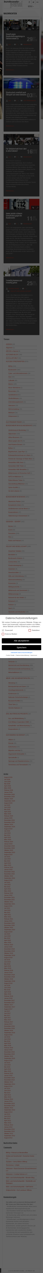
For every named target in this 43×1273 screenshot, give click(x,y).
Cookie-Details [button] (10, 655)
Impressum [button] (33, 655)
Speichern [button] (21, 647)
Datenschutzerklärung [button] (22, 655)
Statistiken (36, 630)
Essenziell (9, 630)
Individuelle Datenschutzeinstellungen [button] (21, 652)
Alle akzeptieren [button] (21, 641)
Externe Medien (11, 634)
